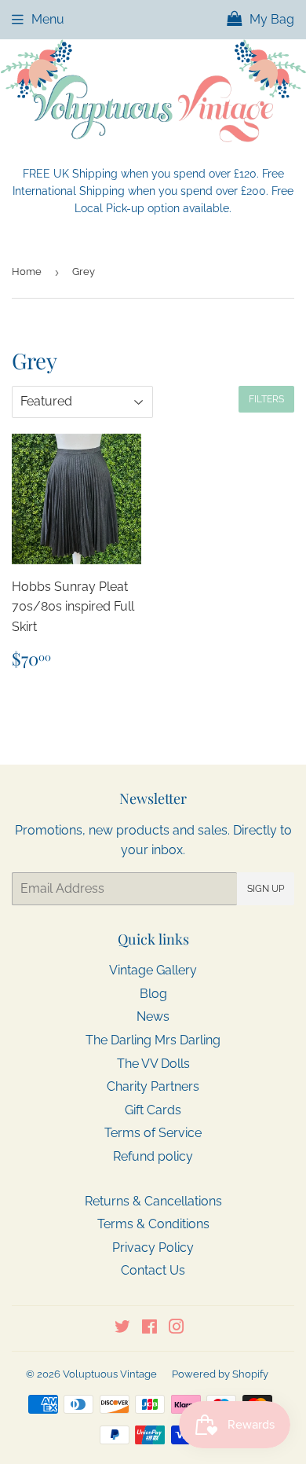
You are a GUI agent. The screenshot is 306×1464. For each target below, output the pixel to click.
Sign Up (265, 888)
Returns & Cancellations (153, 1201)
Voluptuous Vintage (110, 1374)
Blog (153, 993)
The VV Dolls (153, 1063)
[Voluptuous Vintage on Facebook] (149, 1328)
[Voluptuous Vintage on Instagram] (176, 1328)
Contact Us (153, 1270)
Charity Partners (153, 1086)
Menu (47, 19)
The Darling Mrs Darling (153, 1040)
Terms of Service (153, 1132)
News (153, 1016)
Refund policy (153, 1156)
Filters (266, 399)
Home (27, 271)
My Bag (270, 19)
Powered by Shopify (220, 1374)
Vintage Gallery (153, 970)
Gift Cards (153, 1110)
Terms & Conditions (153, 1223)
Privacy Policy (153, 1247)
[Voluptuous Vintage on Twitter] (122, 1328)
